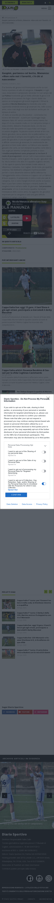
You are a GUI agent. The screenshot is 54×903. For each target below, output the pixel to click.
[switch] (44, 452)
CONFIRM (16, 495)
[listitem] (27, 446)
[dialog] (27, 451)
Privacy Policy (42, 504)
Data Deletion (12, 504)
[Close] (48, 399)
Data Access (27, 504)
